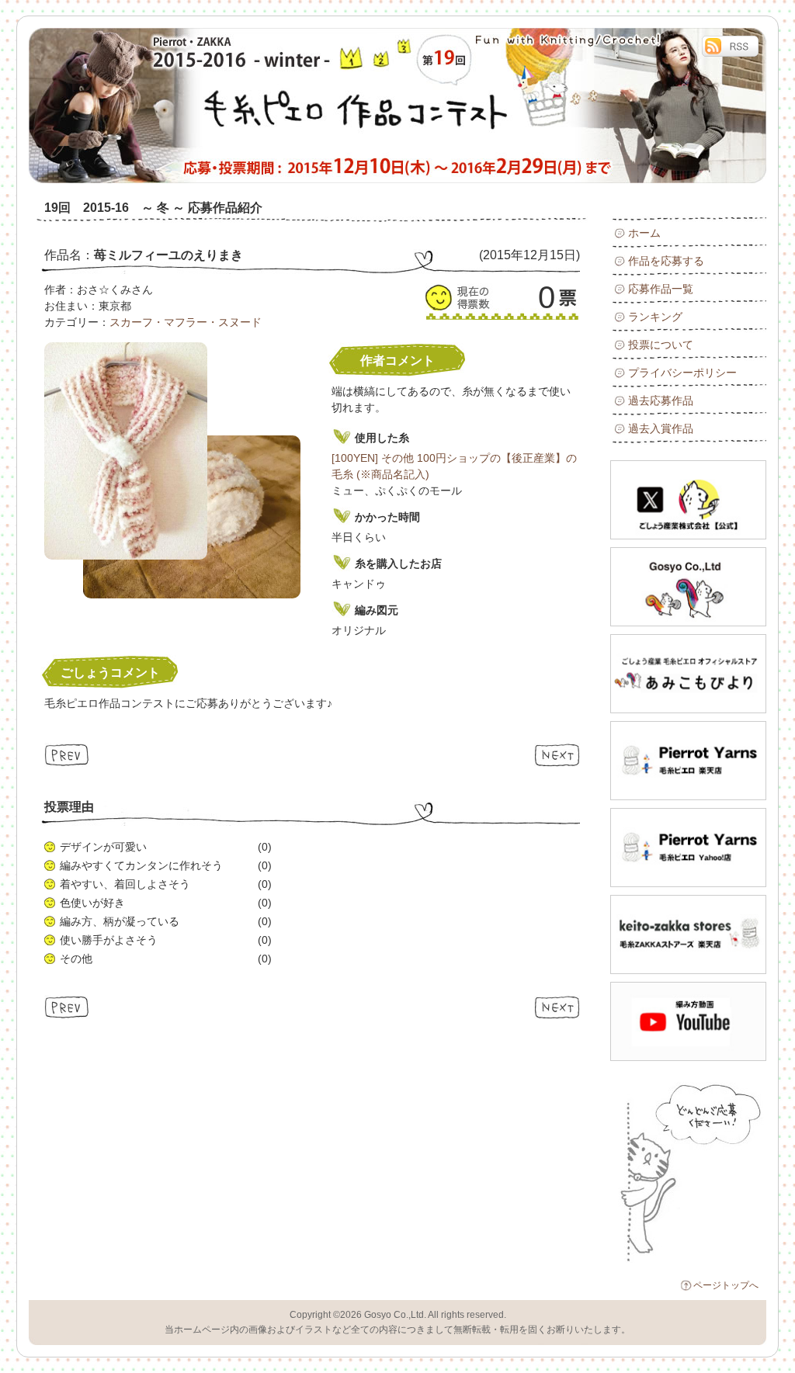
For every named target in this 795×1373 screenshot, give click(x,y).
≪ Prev (67, 755)
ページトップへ (726, 1285)
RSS (730, 46)
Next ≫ (557, 755)
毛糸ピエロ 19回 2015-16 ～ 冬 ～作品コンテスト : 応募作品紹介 (203, 105)
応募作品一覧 (660, 289)
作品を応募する (666, 261)
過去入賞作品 (660, 428)
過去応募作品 (660, 400)
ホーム (644, 233)
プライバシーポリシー (682, 372)
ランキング (655, 316)
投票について (660, 344)
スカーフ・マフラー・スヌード (185, 322)
